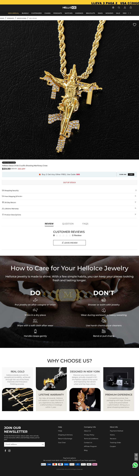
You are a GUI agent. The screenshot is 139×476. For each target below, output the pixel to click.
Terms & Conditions (91, 439)
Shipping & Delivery (65, 435)
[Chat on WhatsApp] (135, 465)
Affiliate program (90, 446)
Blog (86, 450)
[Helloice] (69, 2)
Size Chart (62, 442)
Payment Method (116, 431)
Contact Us (88, 442)
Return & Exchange (65, 439)
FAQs (60, 431)
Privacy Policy (89, 435)
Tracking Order (115, 442)
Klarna (112, 435)
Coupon (113, 446)
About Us (87, 431)
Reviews (113, 439)
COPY (131, 174)
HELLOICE (68, 469)
